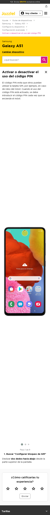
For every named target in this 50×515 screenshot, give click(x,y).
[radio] (8, 488)
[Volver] (46, 72)
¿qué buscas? (11, 60)
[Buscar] (44, 60)
